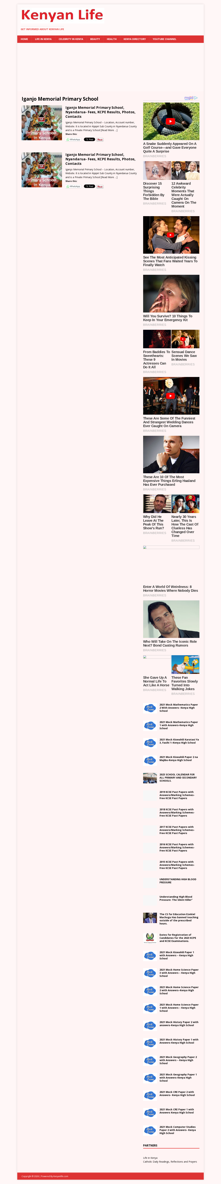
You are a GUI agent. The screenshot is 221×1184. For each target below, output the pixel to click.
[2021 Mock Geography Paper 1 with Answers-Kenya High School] (150, 1081)
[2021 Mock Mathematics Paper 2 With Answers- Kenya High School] (150, 711)
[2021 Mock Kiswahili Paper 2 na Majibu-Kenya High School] (150, 764)
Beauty (95, 39)
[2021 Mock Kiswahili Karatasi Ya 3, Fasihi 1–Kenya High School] (150, 746)
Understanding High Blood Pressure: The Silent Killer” (176, 898)
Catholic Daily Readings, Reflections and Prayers (170, 1161)
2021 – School (179, 741)
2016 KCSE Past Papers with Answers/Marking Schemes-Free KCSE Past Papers (177, 847)
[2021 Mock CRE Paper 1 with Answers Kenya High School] (150, 1116)
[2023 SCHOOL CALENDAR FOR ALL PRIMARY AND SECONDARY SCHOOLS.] (150, 781)
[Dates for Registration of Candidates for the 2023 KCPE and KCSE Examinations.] (150, 941)
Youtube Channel (164, 39)
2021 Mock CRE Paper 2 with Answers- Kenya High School (177, 1093)
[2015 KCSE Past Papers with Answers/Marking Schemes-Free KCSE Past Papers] (150, 868)
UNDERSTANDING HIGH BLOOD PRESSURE (178, 881)
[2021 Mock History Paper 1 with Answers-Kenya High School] (150, 1046)
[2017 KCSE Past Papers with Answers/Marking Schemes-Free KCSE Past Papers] (150, 833)
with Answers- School (179, 1041)
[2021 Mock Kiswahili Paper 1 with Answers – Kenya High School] (150, 959)
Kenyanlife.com (60, 1176)
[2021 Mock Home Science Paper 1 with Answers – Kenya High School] (150, 1011)
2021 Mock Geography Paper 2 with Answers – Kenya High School (178, 1060)
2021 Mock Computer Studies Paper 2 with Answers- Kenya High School (178, 1130)
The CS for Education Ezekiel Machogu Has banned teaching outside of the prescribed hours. (179, 919)
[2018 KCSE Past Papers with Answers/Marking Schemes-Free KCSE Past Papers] (150, 816)
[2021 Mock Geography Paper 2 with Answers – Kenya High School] (150, 1063)
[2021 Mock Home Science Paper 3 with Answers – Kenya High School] (150, 976)
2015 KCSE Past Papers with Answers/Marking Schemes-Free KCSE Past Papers (177, 865)
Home (24, 39)
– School (179, 990)
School (177, 955)
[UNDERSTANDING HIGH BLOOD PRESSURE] (150, 886)
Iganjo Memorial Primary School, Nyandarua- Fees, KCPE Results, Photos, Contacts (100, 112)
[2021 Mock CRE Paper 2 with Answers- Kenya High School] (150, 1098)
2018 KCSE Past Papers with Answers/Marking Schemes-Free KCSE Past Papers (177, 812)
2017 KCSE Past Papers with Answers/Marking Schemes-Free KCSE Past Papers (177, 830)
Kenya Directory (135, 39)
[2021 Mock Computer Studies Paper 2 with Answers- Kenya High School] (150, 1133)
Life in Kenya (43, 39)
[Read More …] (109, 130)
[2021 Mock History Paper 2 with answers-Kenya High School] (150, 1028)
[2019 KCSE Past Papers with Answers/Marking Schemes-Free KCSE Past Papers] (150, 798)
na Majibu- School (179, 758)
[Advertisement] (110, 67)
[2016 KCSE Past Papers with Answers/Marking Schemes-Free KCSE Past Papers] (150, 851)
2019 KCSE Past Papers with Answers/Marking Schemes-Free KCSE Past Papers (177, 795)
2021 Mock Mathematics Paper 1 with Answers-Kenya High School (179, 725)
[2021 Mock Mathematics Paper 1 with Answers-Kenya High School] (150, 729)
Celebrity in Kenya (71, 39)
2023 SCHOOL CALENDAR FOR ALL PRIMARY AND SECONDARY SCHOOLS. (178, 777)
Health (112, 39)
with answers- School (179, 1023)
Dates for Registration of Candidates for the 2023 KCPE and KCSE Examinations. (178, 938)
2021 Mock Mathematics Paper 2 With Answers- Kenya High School (179, 707)
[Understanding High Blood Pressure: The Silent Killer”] (150, 903)
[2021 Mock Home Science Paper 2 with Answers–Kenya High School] (150, 994)
